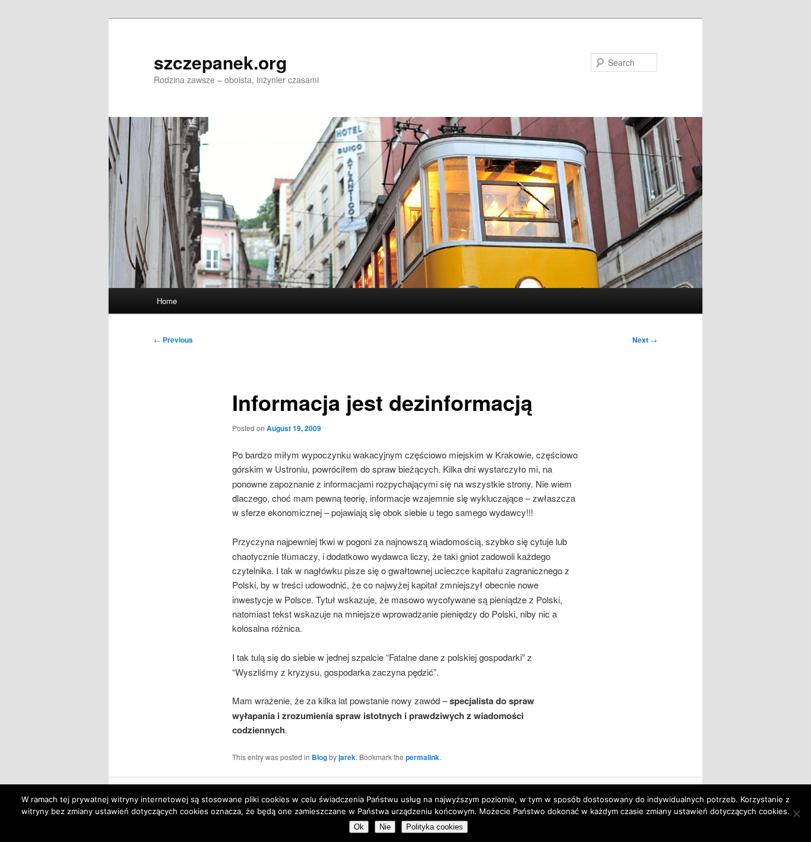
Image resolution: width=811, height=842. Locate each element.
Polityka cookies (434, 826)
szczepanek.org (220, 62)
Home (167, 300)
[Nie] (796, 813)
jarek (347, 757)
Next (644, 339)
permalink (422, 757)
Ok (359, 826)
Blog (319, 757)
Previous (173, 339)
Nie (385, 826)
